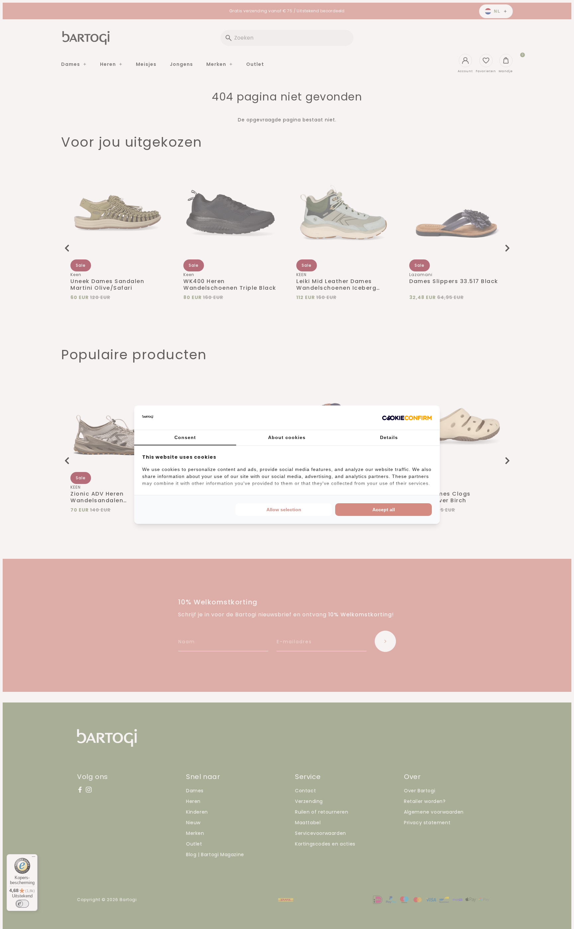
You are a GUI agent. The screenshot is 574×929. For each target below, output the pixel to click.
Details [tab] (389, 437)
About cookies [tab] (287, 437)
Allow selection (283, 509)
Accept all (383, 509)
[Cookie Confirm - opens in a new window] (407, 417)
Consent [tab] (185, 437)
